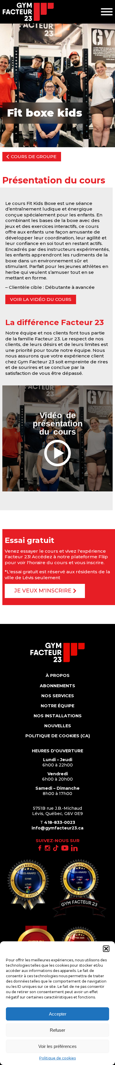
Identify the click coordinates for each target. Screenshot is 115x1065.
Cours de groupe (33, 156)
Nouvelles (57, 725)
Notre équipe (57, 705)
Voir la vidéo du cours (40, 299)
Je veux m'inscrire (42, 590)
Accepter (57, 1013)
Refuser (57, 1030)
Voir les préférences (57, 1046)
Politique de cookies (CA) (57, 735)
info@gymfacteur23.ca (57, 828)
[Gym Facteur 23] (28, 12)
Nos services (57, 695)
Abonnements (57, 685)
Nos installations (58, 715)
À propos (58, 675)
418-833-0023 (59, 822)
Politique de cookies (57, 1058)
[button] (106, 949)
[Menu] (107, 11)
